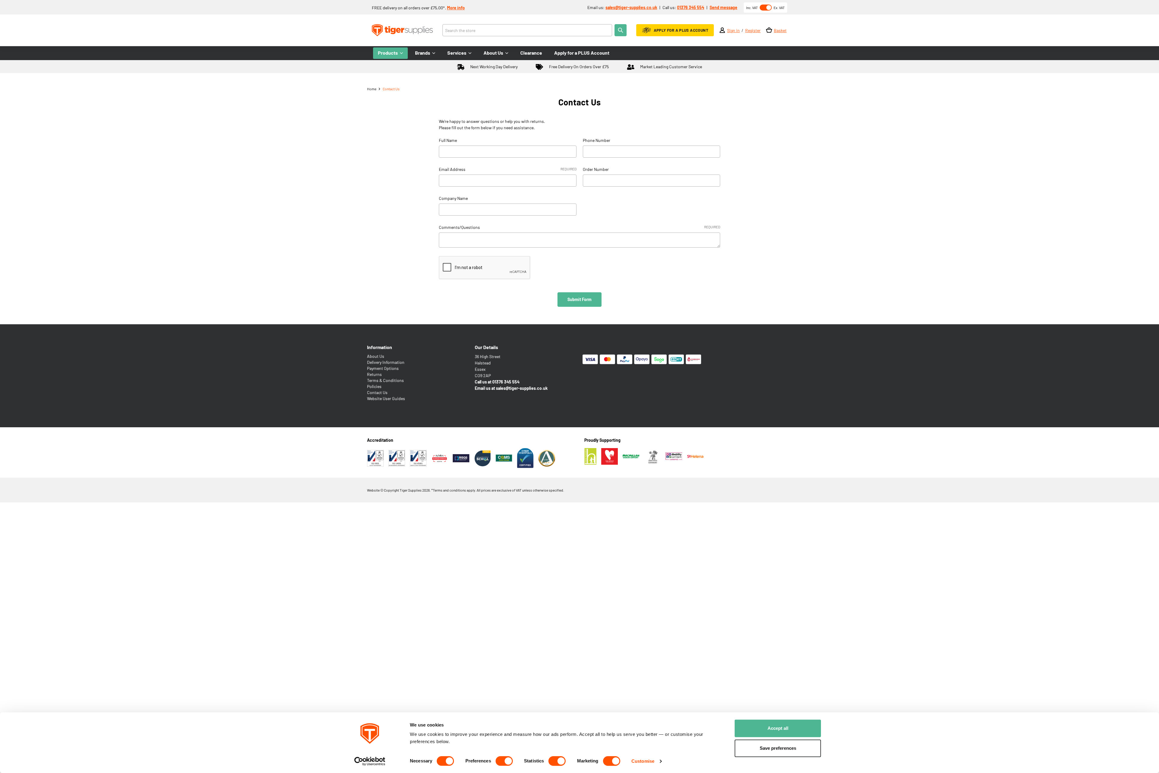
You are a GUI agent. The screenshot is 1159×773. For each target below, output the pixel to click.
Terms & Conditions (385, 380)
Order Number (596, 169)
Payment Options (383, 368)
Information (379, 347)
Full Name (448, 140)
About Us (375, 356)
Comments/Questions (579, 227)
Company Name (453, 198)
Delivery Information (385, 362)
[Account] (722, 30)
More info (456, 7)
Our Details (486, 347)
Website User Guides (386, 398)
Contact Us (377, 392)
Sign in (733, 30)
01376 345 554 (690, 7)
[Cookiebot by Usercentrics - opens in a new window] (369, 761)
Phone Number (596, 140)
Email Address (507, 169)
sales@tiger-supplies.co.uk (631, 7)
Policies (374, 386)
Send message (723, 7)
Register (753, 30)
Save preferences (778, 748)
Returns (374, 374)
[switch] (504, 761)
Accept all (778, 728)
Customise (642, 761)
